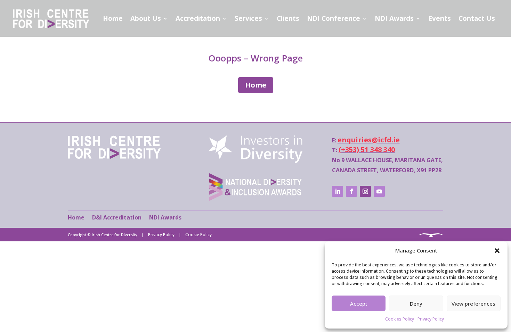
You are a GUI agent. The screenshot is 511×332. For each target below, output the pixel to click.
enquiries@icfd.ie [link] (369, 139)
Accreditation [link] (198, 18)
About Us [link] (145, 18)
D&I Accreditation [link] (116, 217)
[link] (114, 156)
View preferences (473, 303)
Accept (358, 303)
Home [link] (113, 18)
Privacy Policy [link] (430, 319)
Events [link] (439, 18)
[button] (497, 250)
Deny (416, 303)
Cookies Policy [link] (399, 319)
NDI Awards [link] (394, 18)
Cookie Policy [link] (198, 235)
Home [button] (255, 85)
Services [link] (248, 18)
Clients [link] (288, 18)
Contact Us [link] (477, 18)
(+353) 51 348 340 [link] (367, 149)
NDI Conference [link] (333, 18)
